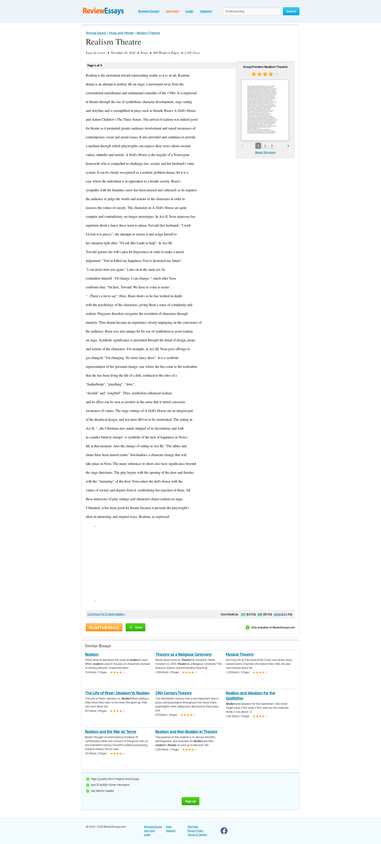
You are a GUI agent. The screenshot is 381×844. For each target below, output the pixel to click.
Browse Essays (148, 11)
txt (243, 614)
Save (138, 627)
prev (242, 146)
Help (169, 827)
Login (189, 11)
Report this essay (265, 152)
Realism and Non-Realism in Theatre (186, 731)
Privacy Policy (195, 831)
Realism (91, 654)
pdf (260, 614)
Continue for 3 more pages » (106, 614)
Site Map (192, 827)
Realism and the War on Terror (110, 731)
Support (206, 11)
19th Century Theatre (173, 693)
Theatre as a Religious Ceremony (183, 654)
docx (277, 614)
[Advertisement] (190, 563)
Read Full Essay (104, 627)
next (288, 146)
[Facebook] (224, 833)
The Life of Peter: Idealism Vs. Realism (117, 693)
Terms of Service (197, 834)
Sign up (190, 801)
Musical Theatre (239, 654)
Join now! (172, 11)
